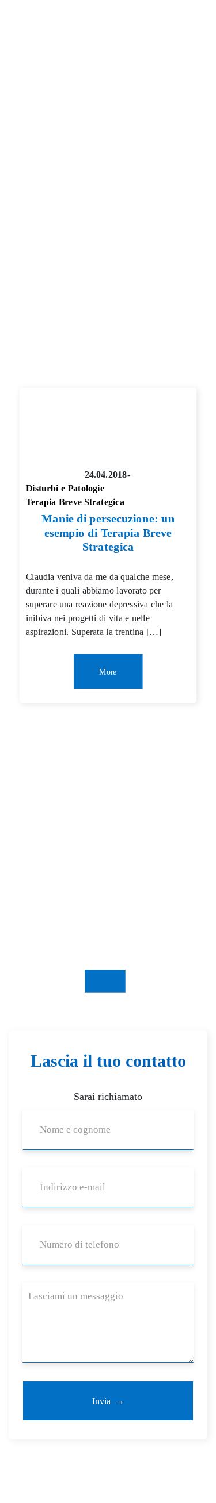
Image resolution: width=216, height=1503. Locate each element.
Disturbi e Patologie (65, 488)
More (107, 671)
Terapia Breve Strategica (75, 502)
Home (20, 244)
